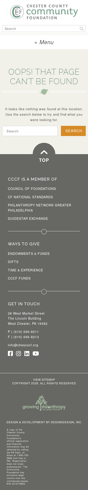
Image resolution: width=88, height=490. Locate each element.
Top (44, 160)
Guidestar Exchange (28, 218)
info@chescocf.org (23, 345)
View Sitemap (44, 379)
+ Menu (44, 42)
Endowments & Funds (29, 253)
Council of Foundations (32, 188)
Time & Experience (25, 270)
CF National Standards (30, 197)
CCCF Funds (19, 278)
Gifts (13, 261)
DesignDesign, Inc (66, 422)
